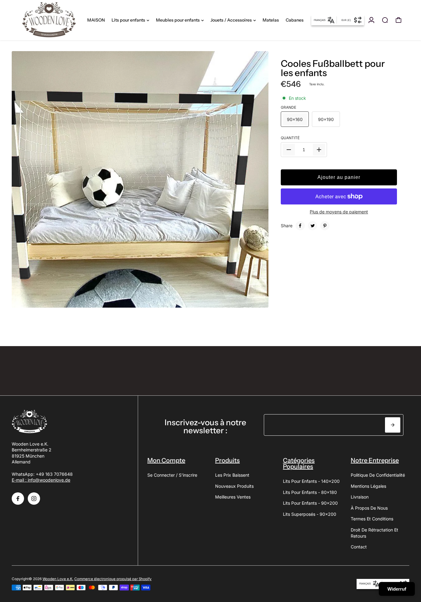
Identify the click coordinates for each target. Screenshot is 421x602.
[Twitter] (312, 225)
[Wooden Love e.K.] (49, 20)
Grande (288, 107)
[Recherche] (385, 20)
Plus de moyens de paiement (339, 211)
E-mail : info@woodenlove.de (41, 480)
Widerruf (396, 589)
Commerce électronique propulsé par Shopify (113, 579)
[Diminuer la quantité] (289, 150)
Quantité (290, 137)
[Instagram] (34, 498)
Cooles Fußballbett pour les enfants (333, 68)
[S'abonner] (393, 425)
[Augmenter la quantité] (319, 150)
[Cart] (398, 20)
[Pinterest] (324, 225)
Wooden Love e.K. (58, 579)
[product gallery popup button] (257, 301)
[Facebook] (300, 225)
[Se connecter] (371, 20)
